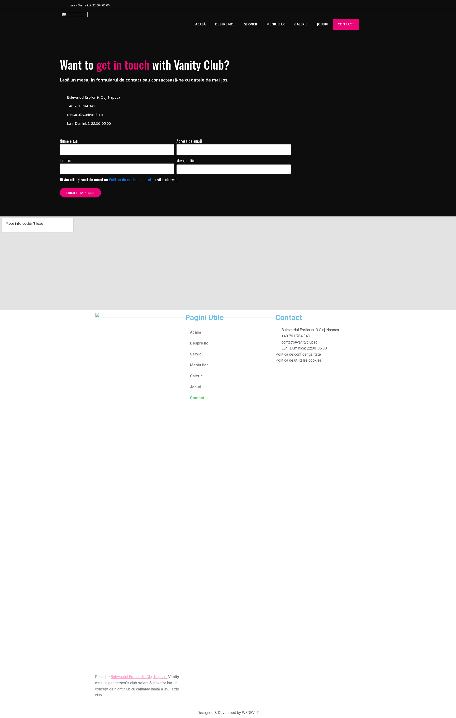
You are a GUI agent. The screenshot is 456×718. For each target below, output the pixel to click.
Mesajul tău (185, 160)
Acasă (200, 24)
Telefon (65, 160)
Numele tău (69, 141)
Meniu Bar (275, 24)
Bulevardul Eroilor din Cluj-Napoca (138, 677)
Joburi (322, 24)
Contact (346, 24)
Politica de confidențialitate (131, 179)
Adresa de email (189, 141)
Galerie (300, 24)
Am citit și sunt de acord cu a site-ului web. (121, 179)
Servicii (250, 24)
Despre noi (224, 24)
